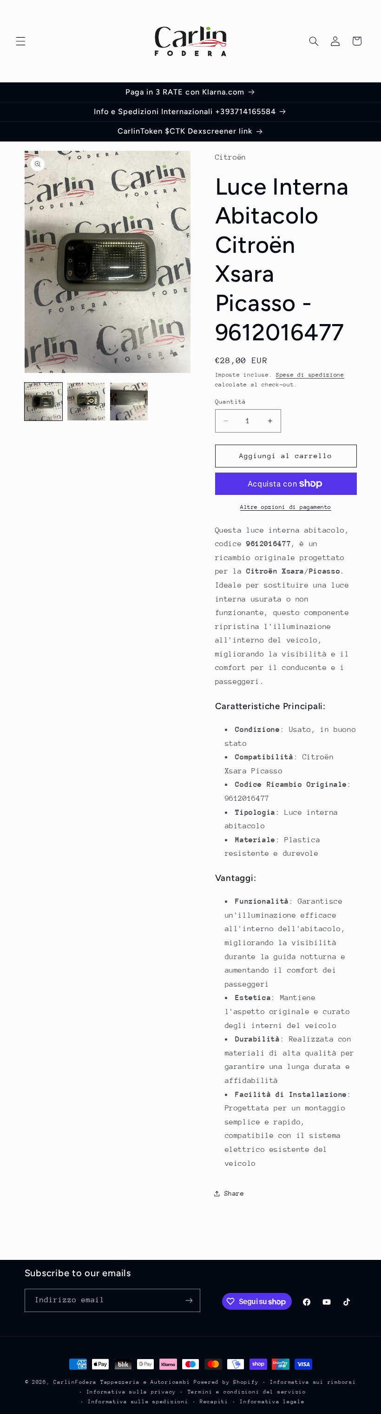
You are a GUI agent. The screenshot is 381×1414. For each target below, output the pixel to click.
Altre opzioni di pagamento (285, 507)
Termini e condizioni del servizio (247, 1392)
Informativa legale (272, 1402)
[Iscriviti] (188, 1300)
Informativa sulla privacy (131, 1392)
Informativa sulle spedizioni (138, 1402)
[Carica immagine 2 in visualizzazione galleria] (86, 402)
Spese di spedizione (310, 375)
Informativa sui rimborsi (313, 1382)
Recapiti (214, 1402)
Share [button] (234, 1193)
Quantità (230, 401)
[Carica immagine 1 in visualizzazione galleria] (44, 402)
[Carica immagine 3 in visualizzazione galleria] (129, 402)
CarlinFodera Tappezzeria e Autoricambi (121, 1382)
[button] (20, 41)
